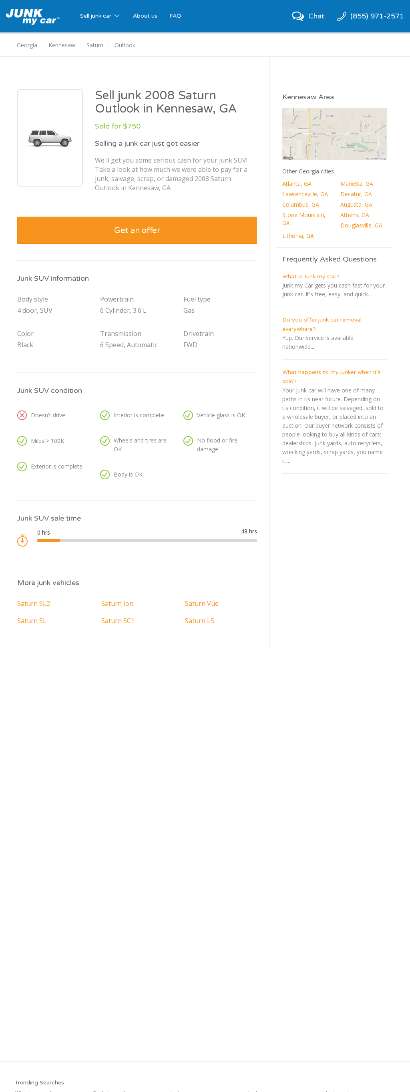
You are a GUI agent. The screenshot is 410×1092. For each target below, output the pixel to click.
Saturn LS (199, 620)
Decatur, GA (356, 194)
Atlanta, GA (297, 183)
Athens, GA (354, 215)
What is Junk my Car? (311, 276)
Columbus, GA (300, 204)
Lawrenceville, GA (305, 194)
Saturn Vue (202, 603)
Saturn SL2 (33, 603)
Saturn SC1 (118, 620)
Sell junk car (96, 15)
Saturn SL (31, 620)
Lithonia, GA (298, 235)
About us (145, 15)
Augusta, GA (356, 204)
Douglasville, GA (361, 225)
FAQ (175, 15)
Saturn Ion (117, 603)
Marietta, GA (356, 183)
